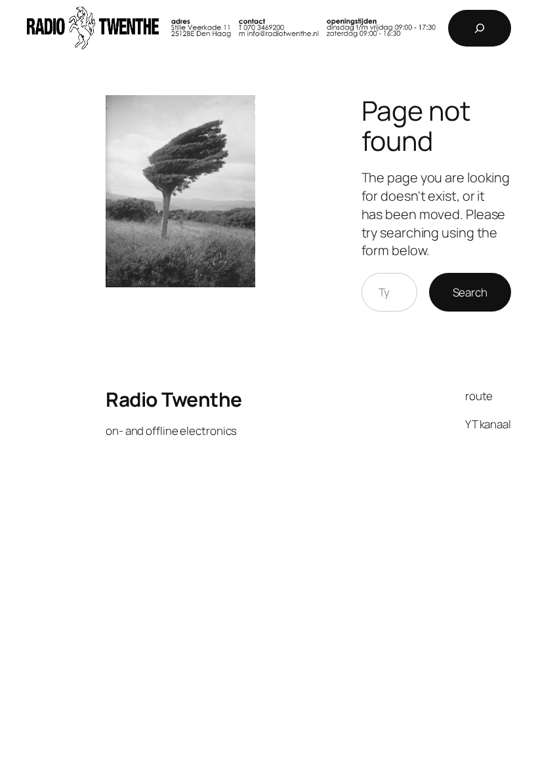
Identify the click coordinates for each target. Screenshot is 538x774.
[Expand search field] (479, 28)
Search (470, 292)
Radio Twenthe (174, 399)
